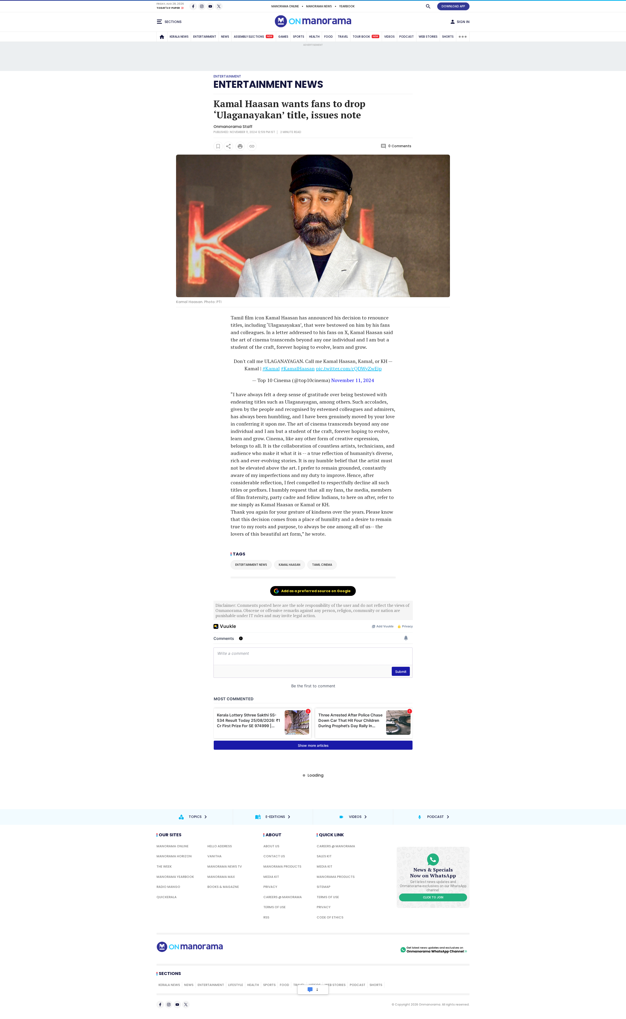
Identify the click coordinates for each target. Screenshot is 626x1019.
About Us (271, 846)
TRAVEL (343, 36)
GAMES (283, 36)
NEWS (225, 36)
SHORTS (448, 36)
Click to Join (433, 897)
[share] (228, 146)
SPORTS (298, 36)
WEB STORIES (428, 36)
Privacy (270, 886)
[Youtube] (210, 6)
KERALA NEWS (179, 36)
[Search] (428, 6)
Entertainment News (268, 84)
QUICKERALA (166, 897)
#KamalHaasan (298, 368)
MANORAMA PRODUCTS (282, 866)
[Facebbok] (160, 1004)
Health (253, 985)
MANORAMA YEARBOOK (175, 876)
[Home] (161, 37)
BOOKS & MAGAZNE (223, 886)
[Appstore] (382, 949)
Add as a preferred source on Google (316, 591)
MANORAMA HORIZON (174, 856)
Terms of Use (274, 907)
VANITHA (214, 856)
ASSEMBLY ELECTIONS (253, 36)
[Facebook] (193, 6)
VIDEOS (389, 36)
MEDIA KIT (271, 876)
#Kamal (271, 368)
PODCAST (406, 36)
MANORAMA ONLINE (285, 6)
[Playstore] (348, 949)
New (269, 36)
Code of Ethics (330, 917)
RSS (266, 917)
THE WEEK (164, 866)
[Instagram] (201, 6)
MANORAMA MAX (221, 876)
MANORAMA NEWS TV (224, 866)
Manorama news (319, 6)
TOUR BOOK (365, 36)
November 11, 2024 (352, 380)
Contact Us (274, 856)
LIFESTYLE (235, 985)
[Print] (240, 146)
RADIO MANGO (168, 886)
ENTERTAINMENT (204, 36)
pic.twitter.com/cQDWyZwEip (349, 368)
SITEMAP (323, 886)
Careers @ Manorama (282, 897)
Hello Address (219, 846)
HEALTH (314, 36)
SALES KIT (324, 856)
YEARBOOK (347, 6)
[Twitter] (219, 6)
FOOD (328, 36)
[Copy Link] (252, 146)
